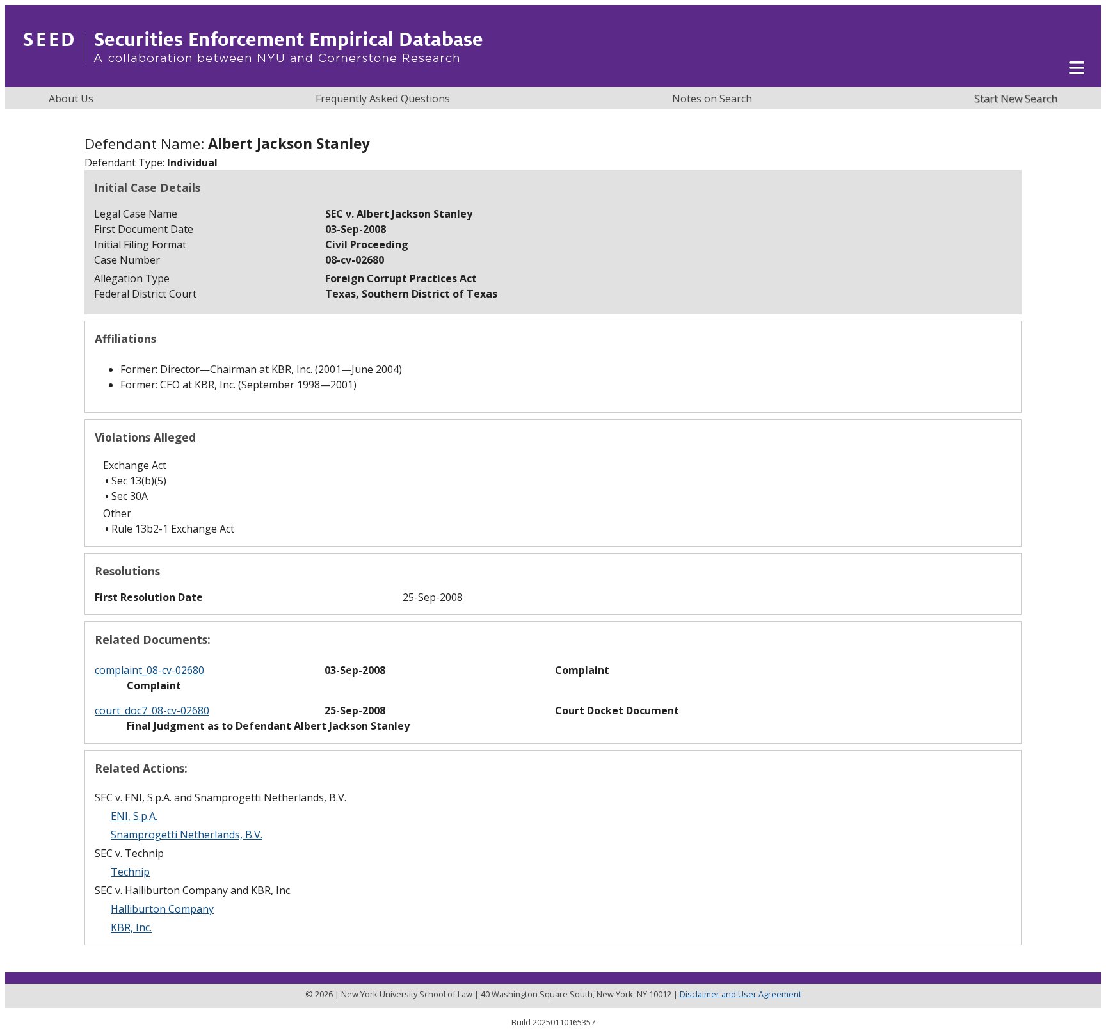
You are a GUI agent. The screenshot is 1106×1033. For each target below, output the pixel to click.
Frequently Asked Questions (383, 99)
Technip (130, 872)
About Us (71, 99)
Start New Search (1015, 99)
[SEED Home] (253, 80)
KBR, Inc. (131, 927)
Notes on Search (712, 99)
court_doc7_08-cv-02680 (152, 710)
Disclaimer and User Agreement (740, 994)
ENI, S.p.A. (134, 816)
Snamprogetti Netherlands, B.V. (186, 835)
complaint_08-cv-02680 (149, 670)
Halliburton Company (162, 909)
